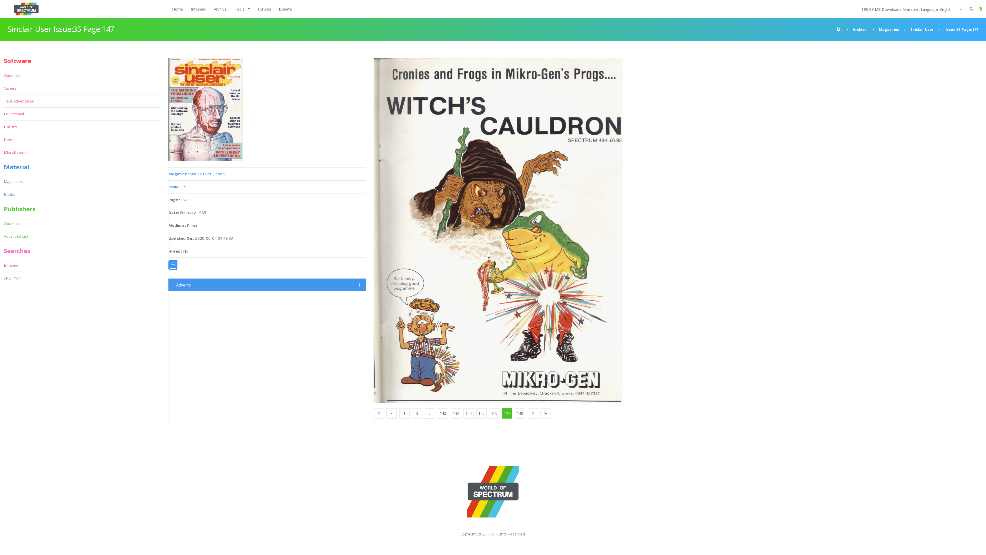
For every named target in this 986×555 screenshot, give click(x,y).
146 (494, 413)
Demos (10, 139)
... (430, 413)
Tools (239, 9)
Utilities (10, 126)
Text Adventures (19, 101)
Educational (14, 113)
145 (481, 413)
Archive (220, 9)
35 (177, 186)
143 (456, 413)
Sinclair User (922, 29)
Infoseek (198, 9)
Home (177, 9)
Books (9, 194)
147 (507, 413)
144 (469, 413)
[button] (980, 9)
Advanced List (16, 236)
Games (10, 88)
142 (443, 413)
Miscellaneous (16, 152)
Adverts (183, 285)
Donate (285, 9)
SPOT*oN (12, 278)
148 (520, 413)
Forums (264, 9)
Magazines (889, 29)
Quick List (12, 75)
